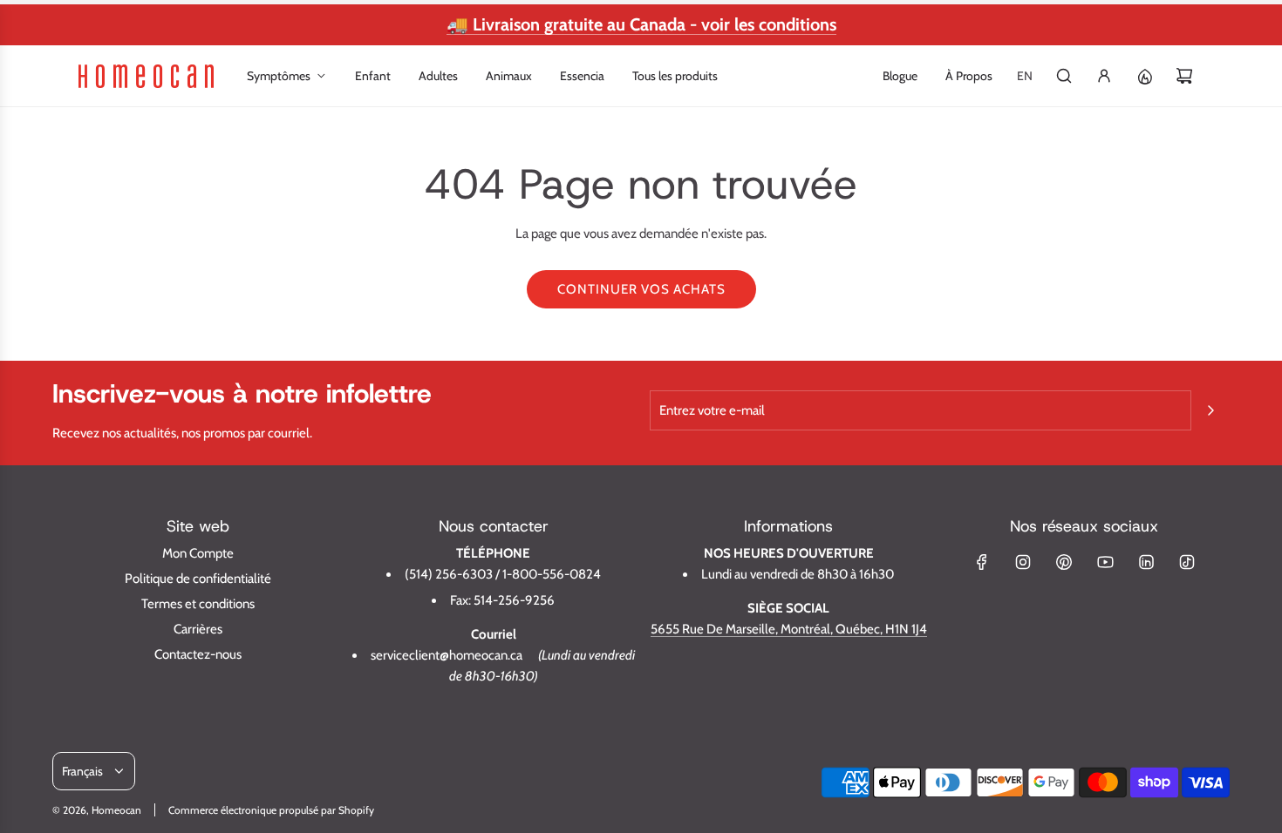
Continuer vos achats (641, 289)
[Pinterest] (1064, 562)
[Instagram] (1023, 562)
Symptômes (278, 76)
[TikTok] (1187, 562)
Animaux (509, 76)
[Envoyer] (1210, 410)
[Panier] (1184, 76)
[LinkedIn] (1146, 562)
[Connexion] (1104, 76)
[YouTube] (1105, 562)
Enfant (373, 76)
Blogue (900, 76)
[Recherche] (1064, 76)
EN (1025, 76)
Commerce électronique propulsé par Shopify (271, 809)
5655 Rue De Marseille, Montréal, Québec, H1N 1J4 (789, 629)
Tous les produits (675, 76)
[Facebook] (982, 562)
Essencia (582, 76)
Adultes (438, 76)
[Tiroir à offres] (1144, 76)
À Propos (968, 76)
